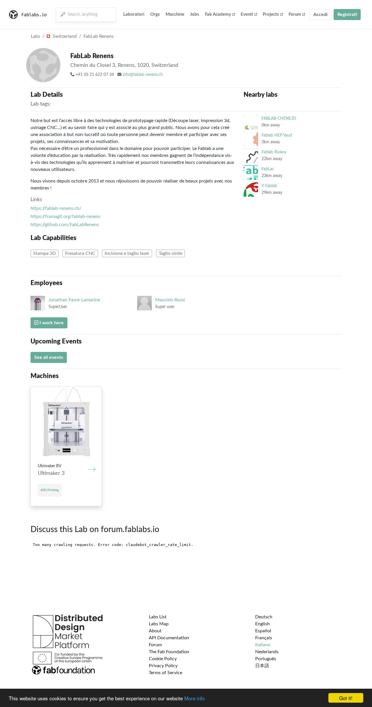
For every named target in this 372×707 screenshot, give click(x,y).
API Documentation (169, 638)
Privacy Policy (163, 665)
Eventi (247, 14)
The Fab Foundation (169, 651)
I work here (51, 323)
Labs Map (159, 624)
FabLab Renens (98, 36)
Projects (271, 14)
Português (265, 658)
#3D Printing (50, 490)
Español (263, 631)
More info (194, 698)
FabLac (268, 169)
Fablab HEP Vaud (277, 135)
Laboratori (133, 14)
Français (263, 638)
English (262, 624)
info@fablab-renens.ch (143, 75)
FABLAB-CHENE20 (279, 118)
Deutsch (263, 617)
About (155, 631)
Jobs (194, 14)
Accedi (320, 14)
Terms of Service (165, 672)
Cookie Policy (163, 658)
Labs (35, 36)
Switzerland (64, 36)
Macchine (175, 14)
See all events (48, 357)
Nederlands (266, 651)
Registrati (347, 14)
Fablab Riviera (274, 152)
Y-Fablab (269, 186)
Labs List (158, 617)
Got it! (346, 697)
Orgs (155, 14)
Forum (295, 14)
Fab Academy (218, 14)
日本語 (262, 665)
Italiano (262, 644)
